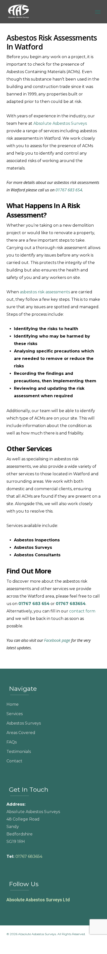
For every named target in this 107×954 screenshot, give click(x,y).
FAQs (11, 742)
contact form (82, 611)
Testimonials (18, 751)
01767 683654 (28, 856)
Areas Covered (20, 732)
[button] (98, 11)
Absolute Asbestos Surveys (60, 123)
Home (12, 704)
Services (14, 713)
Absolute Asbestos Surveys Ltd (38, 899)
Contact (14, 761)
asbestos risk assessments (45, 292)
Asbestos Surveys (23, 723)
